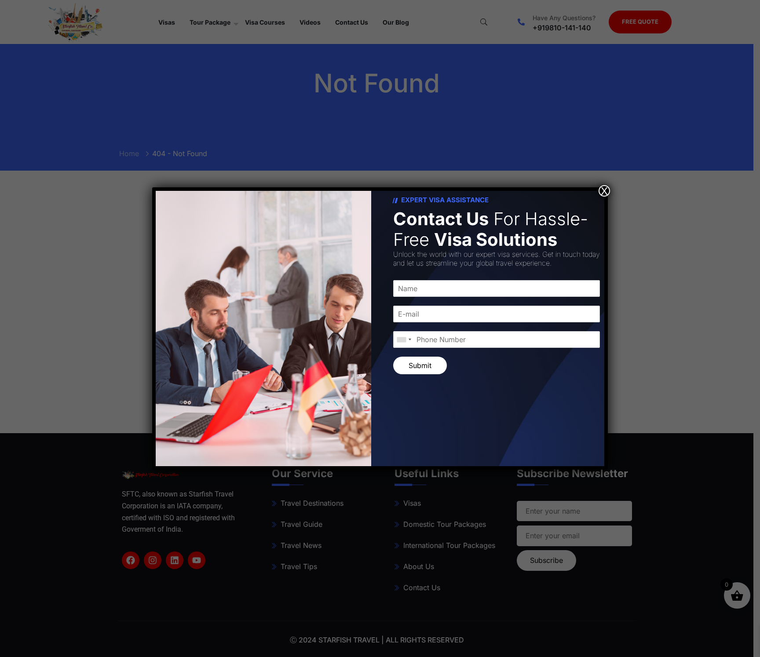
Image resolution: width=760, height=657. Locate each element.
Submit (420, 365)
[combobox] (404, 339)
